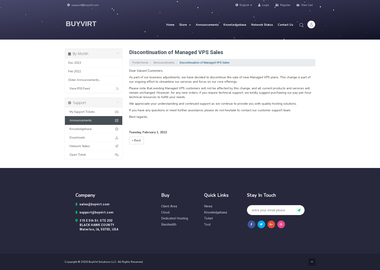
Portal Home (140, 62)
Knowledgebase (234, 25)
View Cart (306, 5)
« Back (136, 140)
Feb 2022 (74, 71)
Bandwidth (168, 224)
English (244, 5)
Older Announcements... (84, 80)
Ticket (208, 218)
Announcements (207, 25)
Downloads (76, 137)
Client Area (169, 206)
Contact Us (285, 25)
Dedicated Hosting (174, 218)
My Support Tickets (81, 112)
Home (170, 25)
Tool (207, 224)
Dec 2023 (74, 63)
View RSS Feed (79, 88)
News (208, 206)
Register (285, 5)
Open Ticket (77, 155)
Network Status (262, 25)
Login (265, 5)
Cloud (165, 212)
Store (184, 25)
